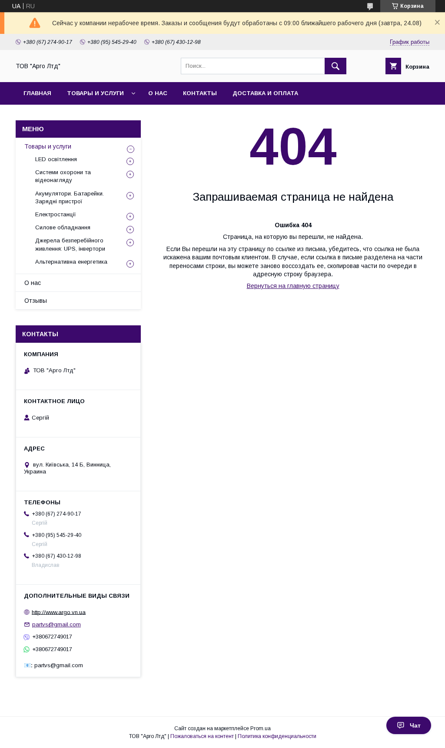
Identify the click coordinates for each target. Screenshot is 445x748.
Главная (37, 93)
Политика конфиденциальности (277, 736)
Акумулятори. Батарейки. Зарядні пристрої (69, 197)
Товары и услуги (95, 93)
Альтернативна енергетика (71, 261)
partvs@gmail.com (56, 624)
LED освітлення (56, 159)
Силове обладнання (62, 227)
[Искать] (335, 66)
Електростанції (55, 214)
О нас (157, 93)
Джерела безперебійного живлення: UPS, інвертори (70, 244)
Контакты (200, 93)
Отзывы (35, 300)
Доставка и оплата (265, 93)
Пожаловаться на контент (202, 736)
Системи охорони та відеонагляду (63, 176)
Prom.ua (260, 728)
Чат (415, 725)
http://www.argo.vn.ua (59, 612)
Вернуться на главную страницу (293, 285)
